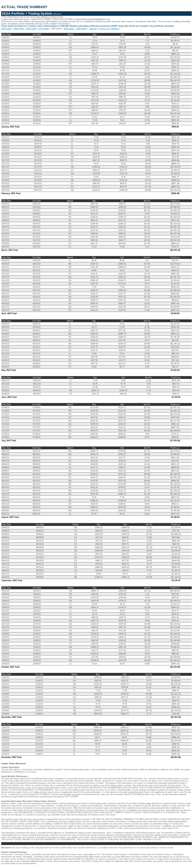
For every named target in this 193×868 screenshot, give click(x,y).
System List (104, 29)
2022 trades (44, 29)
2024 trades (69, 29)
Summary (93, 29)
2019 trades (6, 29)
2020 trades (19, 29)
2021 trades (31, 29)
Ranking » (115, 29)
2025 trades (81, 29)
